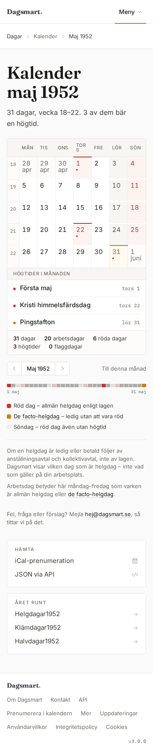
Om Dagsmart (24, 699)
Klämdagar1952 (38, 627)
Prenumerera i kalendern (39, 713)
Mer (86, 713)
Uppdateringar (119, 713)
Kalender (45, 36)
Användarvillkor (27, 726)
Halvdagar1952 (37, 641)
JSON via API (34, 574)
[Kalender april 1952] (14, 368)
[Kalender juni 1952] (62, 368)
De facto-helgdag (37, 416)
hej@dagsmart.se (108, 514)
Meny (127, 11)
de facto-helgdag (90, 494)
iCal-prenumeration (44, 561)
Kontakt (60, 699)
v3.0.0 (137, 741)
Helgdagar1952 (37, 614)
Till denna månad (124, 368)
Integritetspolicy (76, 726)
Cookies (117, 726)
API (83, 699)
